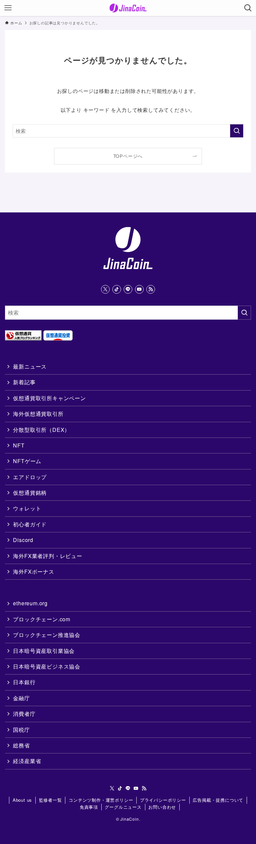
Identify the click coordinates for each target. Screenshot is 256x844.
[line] (128, 289)
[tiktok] (116, 289)
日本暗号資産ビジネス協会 (46, 666)
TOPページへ (128, 156)
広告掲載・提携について (218, 800)
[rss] (150, 289)
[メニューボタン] (8, 8)
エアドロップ (30, 477)
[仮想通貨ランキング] (23, 338)
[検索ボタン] (248, 8)
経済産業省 (27, 761)
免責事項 (89, 807)
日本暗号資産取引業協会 (44, 651)
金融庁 (21, 698)
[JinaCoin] (128, 8)
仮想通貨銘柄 (30, 492)
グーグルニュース (123, 807)
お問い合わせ (162, 807)
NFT (18, 445)
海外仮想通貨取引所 (38, 414)
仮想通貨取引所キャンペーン (49, 398)
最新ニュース (30, 366)
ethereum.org (30, 603)
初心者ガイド (30, 524)
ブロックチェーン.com (41, 619)
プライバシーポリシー (163, 800)
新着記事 (24, 382)
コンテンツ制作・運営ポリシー (101, 800)
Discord (23, 540)
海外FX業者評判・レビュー (47, 556)
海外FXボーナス (33, 571)
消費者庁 (24, 713)
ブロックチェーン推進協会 (46, 635)
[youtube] (139, 289)
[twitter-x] (105, 289)
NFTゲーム (27, 461)
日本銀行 (24, 682)
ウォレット (27, 508)
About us (22, 800)
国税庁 (21, 729)
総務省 (21, 745)
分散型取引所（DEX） (41, 429)
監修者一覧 (50, 800)
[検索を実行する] (236, 131)
